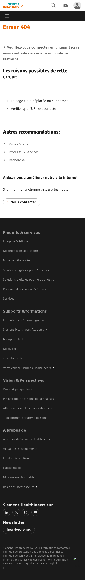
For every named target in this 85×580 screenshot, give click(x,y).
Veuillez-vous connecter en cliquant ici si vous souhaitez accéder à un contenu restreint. (41, 53)
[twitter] (16, 512)
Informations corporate (54, 547)
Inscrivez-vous (19, 530)
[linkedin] (6, 512)
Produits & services (21, 232)
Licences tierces (12, 563)
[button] (78, 562)
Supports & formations (25, 311)
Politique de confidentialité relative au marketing (33, 555)
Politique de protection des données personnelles (33, 551)
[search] (53, 5)
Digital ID (54, 563)
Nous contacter (23, 202)
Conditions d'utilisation (53, 559)
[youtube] (35, 512)
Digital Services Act (35, 563)
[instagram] (25, 512)
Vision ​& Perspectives (23, 380)
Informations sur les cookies (20, 559)
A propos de (14, 430)
